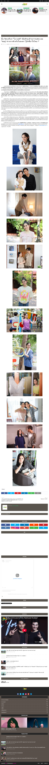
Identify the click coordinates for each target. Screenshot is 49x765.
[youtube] (24, 528)
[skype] (47, 1)
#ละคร (25, 705)
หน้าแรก (3, 35)
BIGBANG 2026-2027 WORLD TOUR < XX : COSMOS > (16, 655)
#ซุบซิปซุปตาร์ (25, 712)
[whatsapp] (34, 528)
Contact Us (46, 763)
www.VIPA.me (21, 124)
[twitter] (42, 1)
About (42, 763)
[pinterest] (46, 1)
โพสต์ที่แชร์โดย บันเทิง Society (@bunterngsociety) (17, 594)
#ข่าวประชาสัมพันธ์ (25, 699)
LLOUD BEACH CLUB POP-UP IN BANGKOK (14, 752)
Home (38, 763)
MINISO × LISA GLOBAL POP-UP (12, 661)
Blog (6, 763)
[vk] (5, 528)
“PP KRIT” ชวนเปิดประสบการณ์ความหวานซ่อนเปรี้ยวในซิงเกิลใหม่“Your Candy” (21, 758)
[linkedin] (24, 525)
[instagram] (44, 1)
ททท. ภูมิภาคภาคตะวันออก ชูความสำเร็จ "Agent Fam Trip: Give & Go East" (15, 10)
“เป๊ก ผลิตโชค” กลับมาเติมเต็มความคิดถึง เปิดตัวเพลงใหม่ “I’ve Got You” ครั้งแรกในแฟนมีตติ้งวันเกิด (31, 10)
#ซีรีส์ (25, 707)
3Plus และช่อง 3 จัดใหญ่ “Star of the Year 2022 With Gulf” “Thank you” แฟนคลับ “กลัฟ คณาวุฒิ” (25, 672)
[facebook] (40, 1)
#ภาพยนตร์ (25, 701)
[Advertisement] (24, 24)
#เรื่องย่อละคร (25, 710)
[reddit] (34, 525)
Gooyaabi (14, 763)
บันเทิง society (4, 44)
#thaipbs (6, 35)
